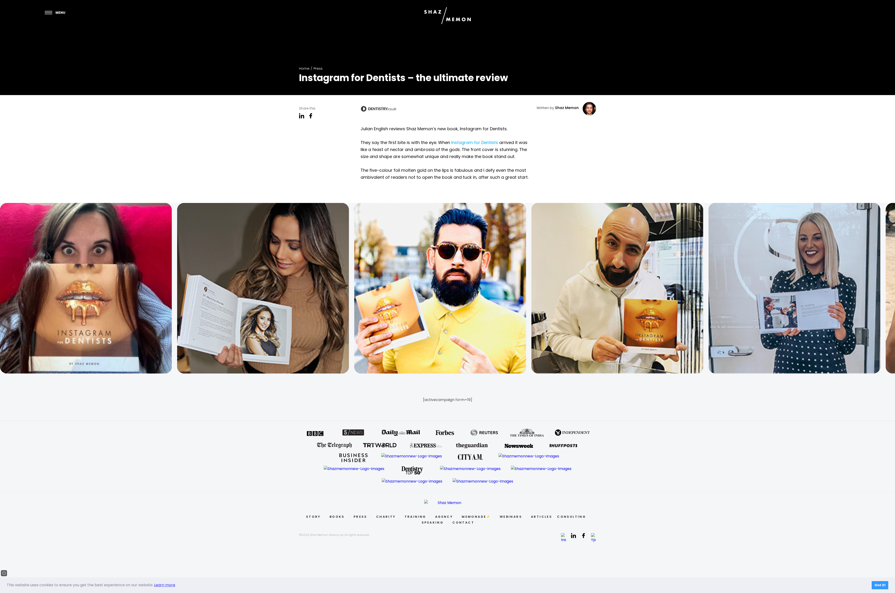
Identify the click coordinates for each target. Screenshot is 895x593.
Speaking (433, 522)
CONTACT (463, 522)
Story (313, 516)
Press (318, 68)
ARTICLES (541, 516)
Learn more (164, 585)
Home (304, 68)
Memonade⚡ (476, 516)
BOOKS (337, 516)
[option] (88, 288)
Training (415, 516)
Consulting (571, 516)
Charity (386, 516)
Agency (444, 516)
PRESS (360, 516)
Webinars (511, 516)
